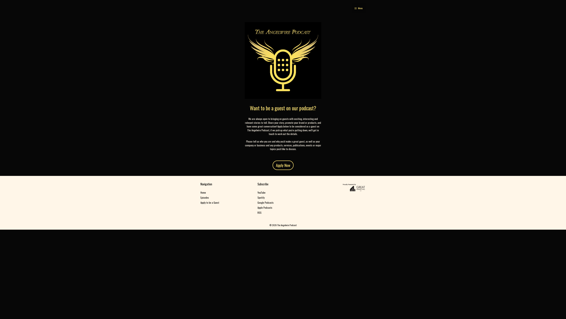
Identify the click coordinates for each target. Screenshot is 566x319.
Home (203, 192)
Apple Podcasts (265, 207)
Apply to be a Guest (209, 202)
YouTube (261, 192)
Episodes (204, 197)
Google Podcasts (266, 202)
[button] (359, 8)
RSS (259, 212)
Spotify (261, 197)
